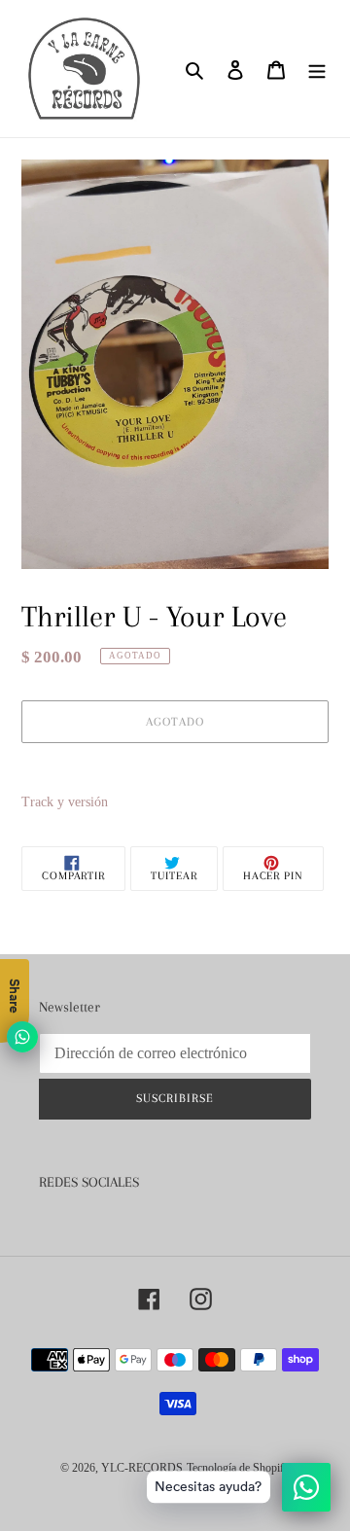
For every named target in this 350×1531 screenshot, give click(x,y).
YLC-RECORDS (142, 1468)
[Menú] (317, 68)
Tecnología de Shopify (238, 1468)
